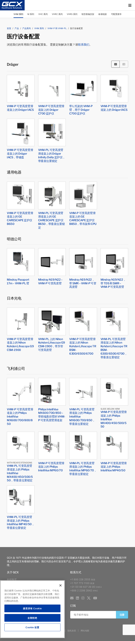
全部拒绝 (32, 617)
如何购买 (12, 579)
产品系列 (26, 28)
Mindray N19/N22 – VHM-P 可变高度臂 (50, 281)
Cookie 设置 (32, 627)
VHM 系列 (18, 14)
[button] (129, 5)
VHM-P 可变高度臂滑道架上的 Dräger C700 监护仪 (51, 109)
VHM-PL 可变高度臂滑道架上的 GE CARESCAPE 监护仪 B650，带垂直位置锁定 (51, 220)
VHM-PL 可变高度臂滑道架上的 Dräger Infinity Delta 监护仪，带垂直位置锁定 (51, 155)
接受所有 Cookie (32, 608)
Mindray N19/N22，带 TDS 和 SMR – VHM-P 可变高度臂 (113, 283)
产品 (17, 28)
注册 (122, 614)
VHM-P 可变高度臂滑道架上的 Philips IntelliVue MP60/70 (51, 466)
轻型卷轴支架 (88, 14)
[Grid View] (115, 64)
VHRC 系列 (57, 14)
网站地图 (85, 630)
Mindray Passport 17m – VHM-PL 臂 (18, 281)
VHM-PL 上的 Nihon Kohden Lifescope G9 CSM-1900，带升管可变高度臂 (51, 344)
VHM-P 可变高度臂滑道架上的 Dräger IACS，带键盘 (20, 153)
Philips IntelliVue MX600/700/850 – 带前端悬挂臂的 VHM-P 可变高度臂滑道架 (51, 414)
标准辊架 (102, 14)
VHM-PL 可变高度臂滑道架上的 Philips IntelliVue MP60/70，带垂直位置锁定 (83, 468)
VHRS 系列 (72, 14)
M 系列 (30, 14)
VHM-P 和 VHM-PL (57, 28)
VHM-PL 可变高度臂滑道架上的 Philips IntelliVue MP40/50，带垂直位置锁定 (20, 522)
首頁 (9, 28)
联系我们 (83, 44)
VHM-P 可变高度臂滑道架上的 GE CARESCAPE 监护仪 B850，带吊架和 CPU (83, 218)
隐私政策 (72, 630)
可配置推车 (116, 14)
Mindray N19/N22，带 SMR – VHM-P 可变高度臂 (82, 283)
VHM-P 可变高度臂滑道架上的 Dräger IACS (20, 107)
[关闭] (60, 585)
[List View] (124, 64)
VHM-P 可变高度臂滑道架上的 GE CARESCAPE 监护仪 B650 (20, 218)
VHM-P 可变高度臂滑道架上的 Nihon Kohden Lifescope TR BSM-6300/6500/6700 (82, 346)
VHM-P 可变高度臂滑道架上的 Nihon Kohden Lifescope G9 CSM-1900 (20, 344)
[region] (32, 609)
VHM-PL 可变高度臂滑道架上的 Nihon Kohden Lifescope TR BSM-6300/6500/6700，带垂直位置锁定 (114, 348)
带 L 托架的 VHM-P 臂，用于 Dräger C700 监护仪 (81, 109)
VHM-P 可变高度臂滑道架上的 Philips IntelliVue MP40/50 (114, 466)
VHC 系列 (43, 14)
